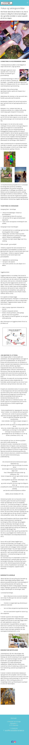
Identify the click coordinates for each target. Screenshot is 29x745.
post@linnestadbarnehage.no (14, 730)
